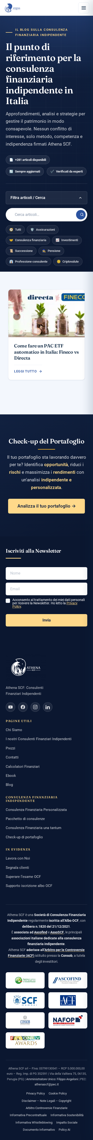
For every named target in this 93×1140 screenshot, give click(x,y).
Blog (9, 785)
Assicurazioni (42, 229)
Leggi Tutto (25, 371)
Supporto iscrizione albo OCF (29, 886)
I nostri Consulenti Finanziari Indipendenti (39, 739)
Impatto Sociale (67, 1122)
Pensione (51, 251)
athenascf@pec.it (47, 1084)
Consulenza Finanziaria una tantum (33, 828)
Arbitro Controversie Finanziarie (46, 1108)
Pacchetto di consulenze (25, 819)
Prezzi (10, 748)
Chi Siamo (14, 730)
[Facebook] (23, 707)
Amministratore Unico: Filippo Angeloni (52, 1079)
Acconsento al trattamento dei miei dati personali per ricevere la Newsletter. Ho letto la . (48, 603)
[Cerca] (81, 214)
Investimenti (67, 240)
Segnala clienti (17, 867)
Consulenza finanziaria (27, 240)
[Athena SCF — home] (12, 8)
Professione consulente (28, 261)
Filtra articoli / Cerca (27, 197)
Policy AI (64, 1129)
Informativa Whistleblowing (34, 1122)
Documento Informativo (39, 1129)
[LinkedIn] (47, 707)
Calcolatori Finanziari (23, 766)
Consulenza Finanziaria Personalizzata (36, 810)
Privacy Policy (35, 1093)
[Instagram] (35, 707)
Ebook (11, 776)
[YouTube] (10, 707)
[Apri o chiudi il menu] (83, 7)
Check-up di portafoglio (24, 837)
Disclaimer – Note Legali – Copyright (46, 1101)
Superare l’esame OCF (23, 877)
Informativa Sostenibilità (67, 1115)
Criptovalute (68, 261)
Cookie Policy (58, 1093)
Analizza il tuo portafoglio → (46, 506)
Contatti (12, 757)
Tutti (15, 229)
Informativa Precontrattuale (28, 1115)
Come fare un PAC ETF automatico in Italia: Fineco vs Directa (46, 352)
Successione (21, 251)
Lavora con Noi (18, 858)
